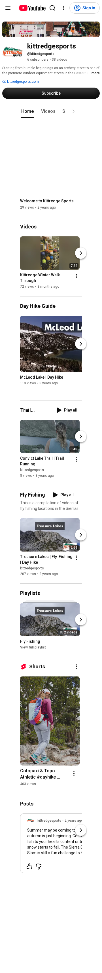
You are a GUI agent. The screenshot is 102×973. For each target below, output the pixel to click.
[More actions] (76, 276)
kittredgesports (32, 470)
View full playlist (33, 647)
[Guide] (8, 8)
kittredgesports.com (22, 82)
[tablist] (51, 111)
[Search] (52, 8)
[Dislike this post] (38, 866)
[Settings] (63, 8)
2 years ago (74, 821)
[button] (73, 111)
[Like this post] (29, 866)
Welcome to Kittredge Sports (47, 201)
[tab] (27, 111)
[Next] (80, 253)
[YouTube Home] (32, 8)
